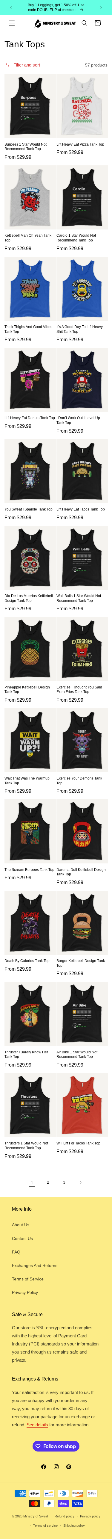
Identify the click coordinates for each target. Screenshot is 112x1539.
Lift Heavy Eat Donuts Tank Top (29, 418)
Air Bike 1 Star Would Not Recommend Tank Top (76, 1054)
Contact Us (22, 1238)
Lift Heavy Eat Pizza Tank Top (80, 144)
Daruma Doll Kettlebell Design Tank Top (81, 872)
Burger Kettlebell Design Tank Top (80, 963)
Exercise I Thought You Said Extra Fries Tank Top (79, 689)
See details (37, 1424)
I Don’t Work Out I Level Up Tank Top (78, 420)
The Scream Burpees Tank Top (29, 870)
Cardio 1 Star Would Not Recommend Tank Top (76, 237)
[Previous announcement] (11, 7)
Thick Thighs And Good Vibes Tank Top (28, 329)
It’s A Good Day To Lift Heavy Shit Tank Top (79, 329)
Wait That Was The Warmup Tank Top (27, 780)
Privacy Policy (25, 1292)
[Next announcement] (101, 7)
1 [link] (32, 1182)
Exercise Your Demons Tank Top (79, 780)
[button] (12, 23)
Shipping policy (74, 1525)
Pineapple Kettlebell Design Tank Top (27, 689)
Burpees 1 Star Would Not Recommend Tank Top (25, 146)
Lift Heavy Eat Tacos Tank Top (80, 509)
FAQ (16, 1252)
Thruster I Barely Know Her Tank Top (26, 1054)
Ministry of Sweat (35, 1516)
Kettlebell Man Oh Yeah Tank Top (27, 237)
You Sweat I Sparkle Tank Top (28, 509)
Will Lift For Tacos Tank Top (78, 1143)
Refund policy (64, 1516)
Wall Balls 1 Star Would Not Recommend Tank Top (78, 598)
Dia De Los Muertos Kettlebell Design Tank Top (28, 598)
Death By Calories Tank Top (27, 961)
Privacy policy (90, 1516)
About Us (20, 1224)
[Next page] (80, 1182)
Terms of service (45, 1525)
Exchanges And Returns (34, 1265)
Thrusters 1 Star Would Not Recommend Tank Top (26, 1145)
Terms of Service (28, 1279)
